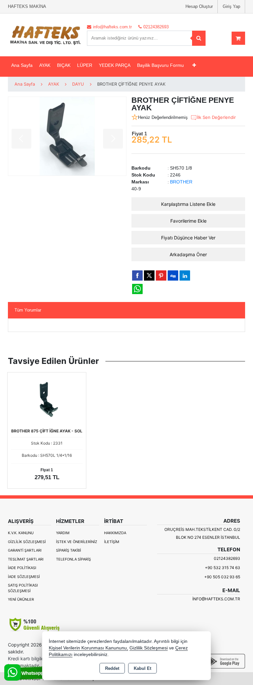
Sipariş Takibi (68, 550)
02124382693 (227, 558)
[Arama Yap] (199, 38)
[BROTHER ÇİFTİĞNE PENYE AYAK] (67, 136)
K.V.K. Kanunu (21, 533)
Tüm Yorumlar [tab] (27, 310)
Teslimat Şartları (25, 559)
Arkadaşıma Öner (188, 254)
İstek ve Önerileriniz (76, 541)
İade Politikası (22, 567)
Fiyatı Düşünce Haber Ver (188, 237)
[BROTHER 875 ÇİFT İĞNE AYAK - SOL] (47, 399)
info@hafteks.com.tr (216, 598)
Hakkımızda (115, 533)
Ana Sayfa (22, 65)
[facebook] (137, 275)
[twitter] (149, 275)
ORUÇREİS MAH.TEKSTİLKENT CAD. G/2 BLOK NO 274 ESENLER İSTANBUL (202, 533)
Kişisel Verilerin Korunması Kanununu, (88, 647)
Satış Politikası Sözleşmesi (23, 588)
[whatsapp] (137, 289)
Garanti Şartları (25, 550)
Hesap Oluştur (199, 6)
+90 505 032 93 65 (222, 576)
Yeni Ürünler (21, 599)
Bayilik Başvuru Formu (160, 65)
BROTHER (181, 181)
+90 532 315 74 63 (222, 567)
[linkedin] (185, 275)
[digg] (173, 275)
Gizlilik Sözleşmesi (27, 541)
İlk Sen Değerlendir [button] (216, 117)
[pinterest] (161, 275)
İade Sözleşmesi (24, 576)
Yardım (63, 533)
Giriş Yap (231, 6)
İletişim (111, 541)
